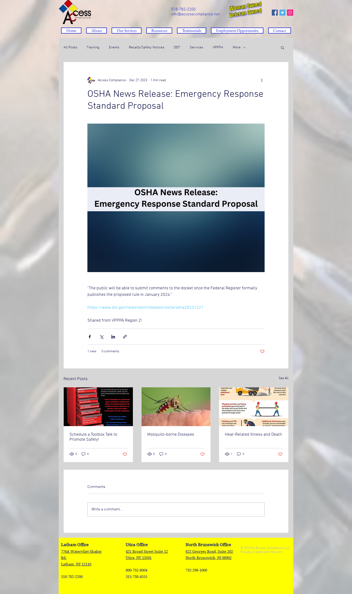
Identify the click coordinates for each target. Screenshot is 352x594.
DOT (177, 47)
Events (114, 47)
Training (93, 47)
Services (196, 47)
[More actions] (262, 80)
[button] (159, 31)
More (237, 47)
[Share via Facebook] (89, 336)
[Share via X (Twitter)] (101, 336)
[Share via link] (125, 336)
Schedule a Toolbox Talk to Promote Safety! (93, 437)
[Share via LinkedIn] (113, 336)
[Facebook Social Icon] (275, 13)
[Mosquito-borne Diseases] (176, 406)
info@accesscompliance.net (195, 14)
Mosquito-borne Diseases (170, 434)
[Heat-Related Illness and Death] (253, 406)
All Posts (70, 47)
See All (284, 378)
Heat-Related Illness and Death (253, 434)
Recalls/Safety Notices (146, 47)
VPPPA (218, 47)
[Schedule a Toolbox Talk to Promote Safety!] (98, 406)
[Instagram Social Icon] (290, 13)
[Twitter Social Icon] (282, 13)
